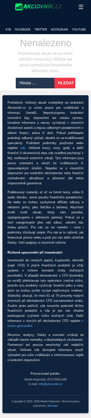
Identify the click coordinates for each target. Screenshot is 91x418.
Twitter (40, 29)
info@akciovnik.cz (50, 384)
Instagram (59, 29)
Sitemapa (52, 405)
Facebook (23, 29)
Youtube (79, 29)
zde (22, 148)
